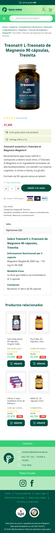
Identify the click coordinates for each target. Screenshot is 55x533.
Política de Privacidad (14, 497)
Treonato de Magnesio (37, 30)
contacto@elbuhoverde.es (35, 452)
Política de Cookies (37, 497)
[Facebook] (32, 483)
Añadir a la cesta (36, 188)
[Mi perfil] (43, 10)
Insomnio (8, 215)
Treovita (26, 209)
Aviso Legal (40, 493)
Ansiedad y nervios (20, 212)
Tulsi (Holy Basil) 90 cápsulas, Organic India (14, 341)
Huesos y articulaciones (39, 212)
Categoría (13, 27)
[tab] (8, 224)
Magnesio (23, 30)
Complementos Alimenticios (30, 27)
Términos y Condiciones (27, 501)
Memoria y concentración (23, 215)
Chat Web (26, 465)
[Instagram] (23, 483)
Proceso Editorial (23, 493)
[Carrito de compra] (50, 10)
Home (4, 27)
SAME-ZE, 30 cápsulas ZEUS (36, 399)
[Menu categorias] (5, 18)
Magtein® (6, 33)
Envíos (8, 493)
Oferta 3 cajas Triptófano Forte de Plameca (16, 401)
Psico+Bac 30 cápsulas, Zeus (37, 340)
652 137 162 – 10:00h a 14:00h (33, 458)
